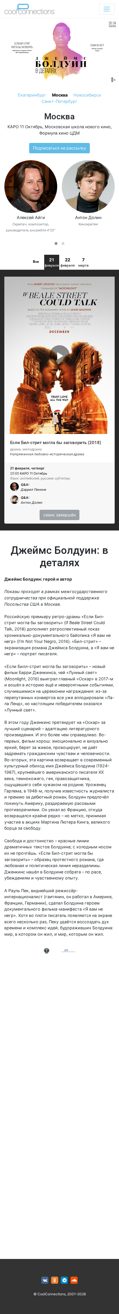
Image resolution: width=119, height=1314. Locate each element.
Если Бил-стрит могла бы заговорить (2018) (55, 442)
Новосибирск (87, 94)
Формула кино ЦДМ (59, 133)
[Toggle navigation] (106, 9)
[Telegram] (64, 1280)
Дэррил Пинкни (33, 490)
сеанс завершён (59, 514)
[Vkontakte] (45, 1280)
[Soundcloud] (74, 1280)
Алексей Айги (31, 217)
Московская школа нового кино (78, 126)
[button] (56, 243)
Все (36, 262)
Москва (60, 94)
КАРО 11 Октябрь (25, 126)
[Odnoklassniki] (55, 1280)
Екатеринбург (32, 94)
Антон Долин (88, 217)
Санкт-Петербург (59, 101)
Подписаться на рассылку (59, 148)
